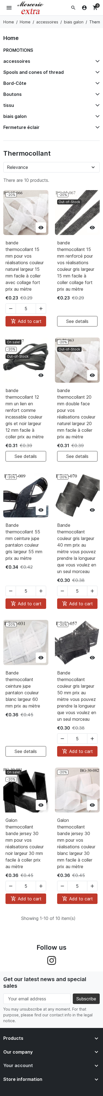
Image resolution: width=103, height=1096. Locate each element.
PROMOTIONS (18, 50)
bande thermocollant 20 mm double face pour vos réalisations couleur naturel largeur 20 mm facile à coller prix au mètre (76, 413)
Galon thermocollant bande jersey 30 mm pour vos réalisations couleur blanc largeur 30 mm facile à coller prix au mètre (76, 843)
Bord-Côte (14, 83)
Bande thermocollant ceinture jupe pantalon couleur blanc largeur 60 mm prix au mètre (22, 689)
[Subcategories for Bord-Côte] (96, 83)
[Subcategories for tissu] (96, 105)
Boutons (12, 94)
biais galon (15, 116)
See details (77, 321)
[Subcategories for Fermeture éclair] (96, 127)
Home (11, 38)
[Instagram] (51, 960)
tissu (8, 105)
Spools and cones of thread (33, 72)
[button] (73, 7)
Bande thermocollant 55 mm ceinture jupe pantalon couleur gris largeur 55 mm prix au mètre (23, 541)
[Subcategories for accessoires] (96, 61)
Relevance (17, 167)
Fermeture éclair (21, 127)
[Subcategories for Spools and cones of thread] (96, 72)
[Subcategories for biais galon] (96, 116)
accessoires (16, 61)
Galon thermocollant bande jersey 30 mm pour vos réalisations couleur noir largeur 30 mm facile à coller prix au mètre (24, 843)
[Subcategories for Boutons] (96, 94)
